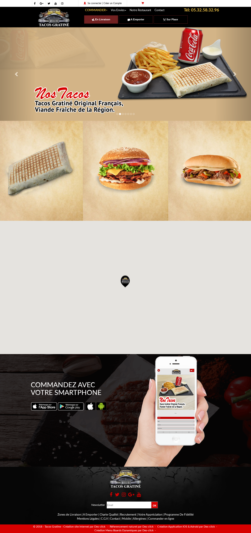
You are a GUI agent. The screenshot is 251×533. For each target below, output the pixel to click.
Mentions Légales (88, 518)
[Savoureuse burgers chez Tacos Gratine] (125, 171)
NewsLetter (98, 505)
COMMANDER (95, 10)
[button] (125, 281)
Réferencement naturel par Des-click (131, 526)
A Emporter (137, 19)
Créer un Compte (112, 3)
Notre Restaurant (140, 10)
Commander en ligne (161, 518)
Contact (159, 10)
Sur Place (172, 19)
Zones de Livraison (69, 514)
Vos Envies (117, 10)
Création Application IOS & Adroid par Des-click (186, 526)
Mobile (126, 518)
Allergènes (139, 518)
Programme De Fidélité (179, 514)
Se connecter (94, 3)
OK (154, 505)
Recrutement (128, 514)
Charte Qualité (109, 514)
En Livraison (102, 19)
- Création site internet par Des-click (83, 526)
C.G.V (104, 518)
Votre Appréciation (150, 514)
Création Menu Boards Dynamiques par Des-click (124, 530)
